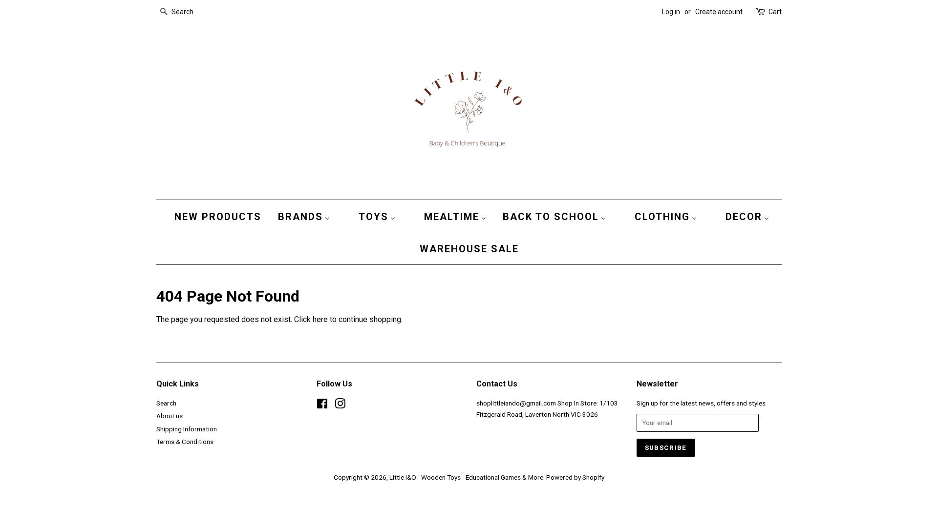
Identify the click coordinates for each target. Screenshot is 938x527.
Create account (719, 12)
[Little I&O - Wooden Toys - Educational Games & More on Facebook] (322, 405)
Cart (775, 12)
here (320, 319)
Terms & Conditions (184, 442)
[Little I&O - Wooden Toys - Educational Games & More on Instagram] (340, 405)
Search (166, 403)
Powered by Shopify (575, 477)
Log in (671, 12)
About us (169, 416)
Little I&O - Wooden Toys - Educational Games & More (466, 477)
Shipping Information (186, 429)
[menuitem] (215, 216)
